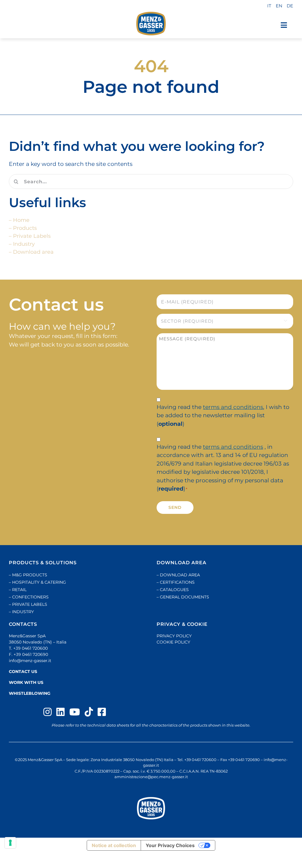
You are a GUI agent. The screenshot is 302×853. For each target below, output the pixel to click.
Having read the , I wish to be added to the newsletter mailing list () (223, 415)
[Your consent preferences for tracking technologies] (10, 842)
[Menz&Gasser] (151, 808)
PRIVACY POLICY (174, 635)
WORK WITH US (26, 682)
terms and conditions (233, 407)
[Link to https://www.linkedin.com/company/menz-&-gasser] (60, 712)
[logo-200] (151, 23)
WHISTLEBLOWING (29, 693)
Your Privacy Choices (170, 845)
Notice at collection (114, 845)
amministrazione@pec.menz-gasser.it (151, 776)
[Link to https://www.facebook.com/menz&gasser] (102, 712)
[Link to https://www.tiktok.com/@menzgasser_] (89, 712)
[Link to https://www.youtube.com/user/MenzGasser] (74, 712)
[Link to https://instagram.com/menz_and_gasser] (47, 712)
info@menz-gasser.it (30, 660)
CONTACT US (23, 671)
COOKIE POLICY (173, 642)
